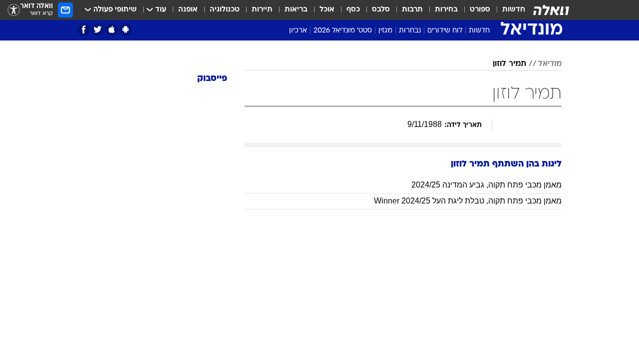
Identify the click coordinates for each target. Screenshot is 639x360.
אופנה (188, 10)
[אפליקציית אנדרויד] (125, 30)
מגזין (385, 31)
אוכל (327, 10)
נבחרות (410, 31)
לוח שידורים (444, 31)
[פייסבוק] (83, 30)
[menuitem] (507, 10)
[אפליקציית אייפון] (111, 30)
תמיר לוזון (509, 64)
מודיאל (550, 64)
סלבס (381, 10)
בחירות (446, 10)
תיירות (262, 10)
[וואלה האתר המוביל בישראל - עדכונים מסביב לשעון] (551, 10)
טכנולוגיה (225, 10)
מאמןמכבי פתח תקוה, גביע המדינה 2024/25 (486, 184)
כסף (353, 10)
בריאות (296, 10)
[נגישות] (13, 10)
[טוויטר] (97, 30)
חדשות (513, 10)
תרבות (412, 10)
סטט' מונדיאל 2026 (343, 31)
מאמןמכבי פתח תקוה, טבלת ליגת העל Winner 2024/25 (468, 200)
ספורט (480, 10)
